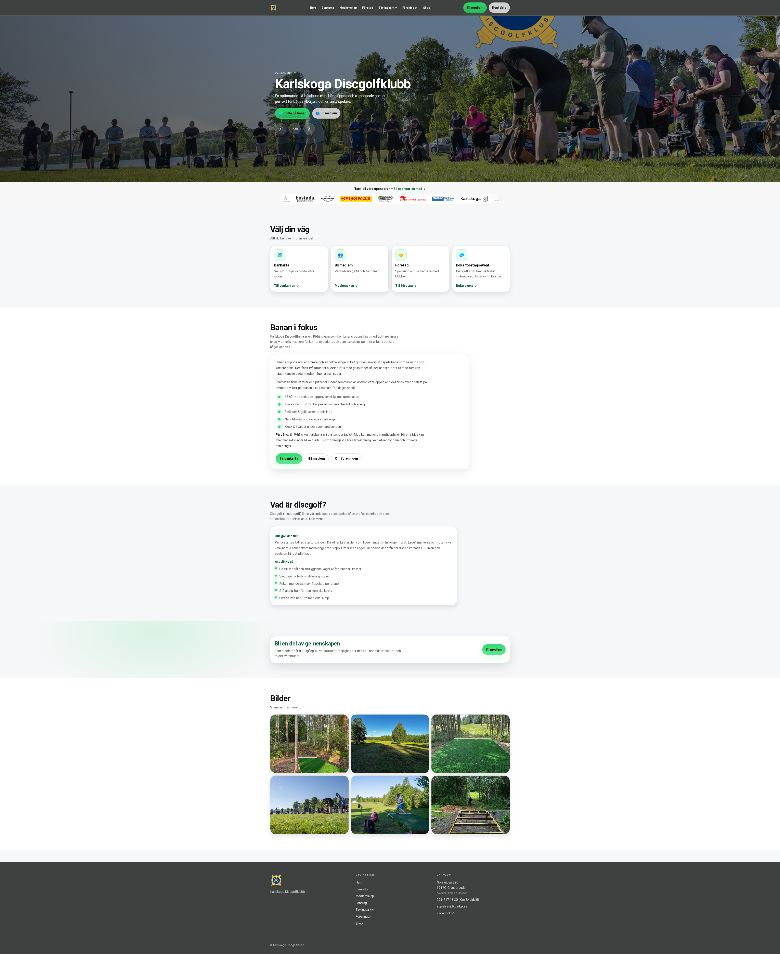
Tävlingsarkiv (387, 7)
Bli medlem (475, 8)
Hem (313, 7)
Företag (367, 7)
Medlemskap (348, 7)
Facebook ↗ (446, 913)
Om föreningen (346, 458)
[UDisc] (295, 128)
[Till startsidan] (273, 7)
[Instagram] (309, 128)
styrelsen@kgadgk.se (452, 906)
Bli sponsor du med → (409, 189)
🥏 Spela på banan (292, 113)
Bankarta (328, 7)
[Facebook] (280, 128)
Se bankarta (289, 458)
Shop (426, 7)
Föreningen (410, 7)
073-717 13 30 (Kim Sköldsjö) (458, 900)
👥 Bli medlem (326, 113)
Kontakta (499, 8)
